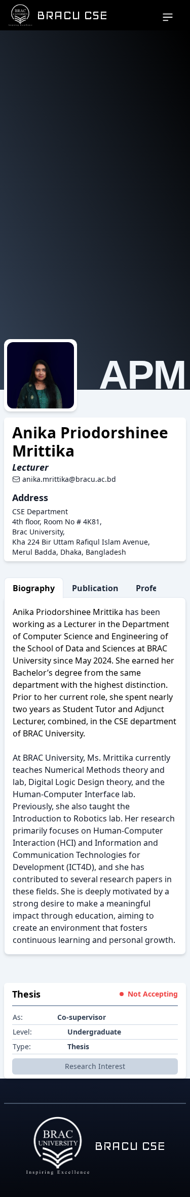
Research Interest (95, 1066)
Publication (95, 588)
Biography (34, 588)
